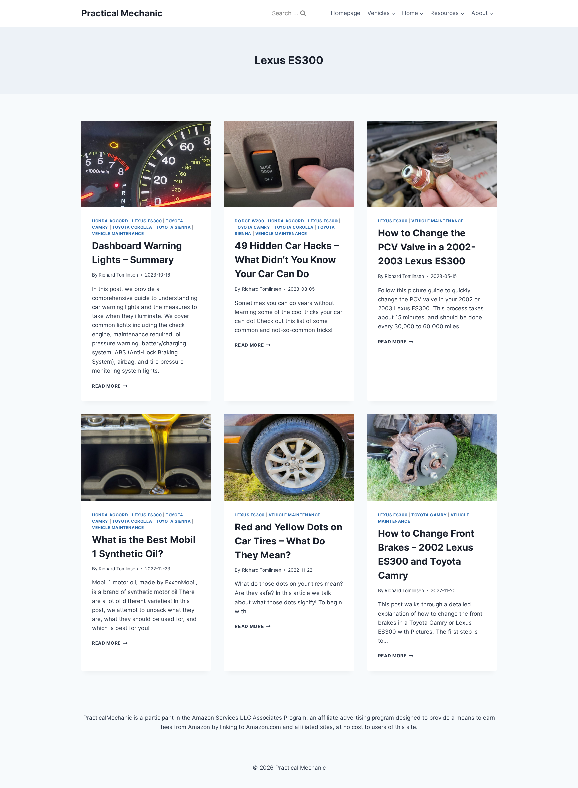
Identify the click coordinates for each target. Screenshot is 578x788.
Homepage (345, 13)
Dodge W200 (249, 220)
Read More (110, 386)
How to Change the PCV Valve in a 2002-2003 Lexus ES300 (426, 247)
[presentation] (146, 164)
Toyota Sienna (173, 227)
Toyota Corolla (132, 227)
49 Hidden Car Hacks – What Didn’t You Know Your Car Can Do (287, 260)
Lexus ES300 (147, 220)
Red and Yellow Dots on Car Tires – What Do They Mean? (288, 541)
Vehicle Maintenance (118, 233)
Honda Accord (110, 220)
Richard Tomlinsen (118, 275)
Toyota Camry (252, 227)
